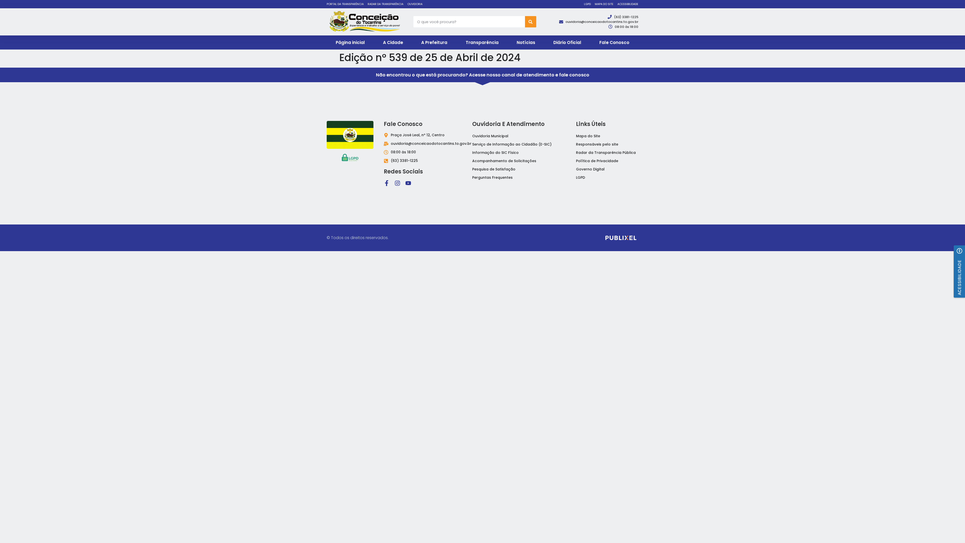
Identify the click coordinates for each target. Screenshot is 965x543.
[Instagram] (397, 183)
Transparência (482, 42)
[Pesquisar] (530, 21)
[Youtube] (408, 183)
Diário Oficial (567, 42)
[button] (959, 271)
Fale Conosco (614, 42)
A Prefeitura (434, 42)
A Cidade (393, 42)
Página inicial (350, 42)
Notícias (526, 42)
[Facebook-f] (387, 183)
